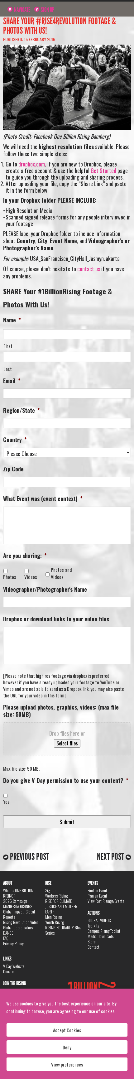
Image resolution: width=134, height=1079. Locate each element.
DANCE (8, 933)
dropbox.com (31, 164)
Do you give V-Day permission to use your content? (65, 780)
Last (7, 369)
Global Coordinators (18, 927)
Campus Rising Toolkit (104, 931)
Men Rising (53, 917)
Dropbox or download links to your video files (56, 619)
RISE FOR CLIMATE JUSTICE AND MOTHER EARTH (61, 906)
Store (92, 941)
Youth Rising (54, 922)
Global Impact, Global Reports (19, 914)
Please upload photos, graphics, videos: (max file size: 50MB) (61, 711)
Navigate (21, 9)
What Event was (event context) (43, 498)
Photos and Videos (61, 573)
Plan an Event (97, 896)
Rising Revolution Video (21, 922)
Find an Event (97, 890)
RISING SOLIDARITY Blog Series (63, 930)
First (7, 346)
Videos (32, 576)
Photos (11, 576)
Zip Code (13, 469)
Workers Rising (56, 896)
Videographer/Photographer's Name (45, 589)
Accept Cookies (67, 1030)
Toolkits (93, 925)
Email (12, 380)
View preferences (67, 1064)
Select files (67, 743)
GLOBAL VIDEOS (99, 920)
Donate (8, 971)
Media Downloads (100, 936)
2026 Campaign (15, 901)
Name (12, 320)
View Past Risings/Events (106, 901)
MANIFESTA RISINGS (17, 906)
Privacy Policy (13, 943)
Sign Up (47, 9)
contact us (88, 269)
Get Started (103, 170)
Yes (6, 801)
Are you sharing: (25, 555)
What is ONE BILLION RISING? (18, 893)
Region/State (21, 410)
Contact (93, 947)
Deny (67, 1047)
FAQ (5, 938)
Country (15, 439)
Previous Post (28, 856)
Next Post (111, 856)
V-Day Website (14, 966)
